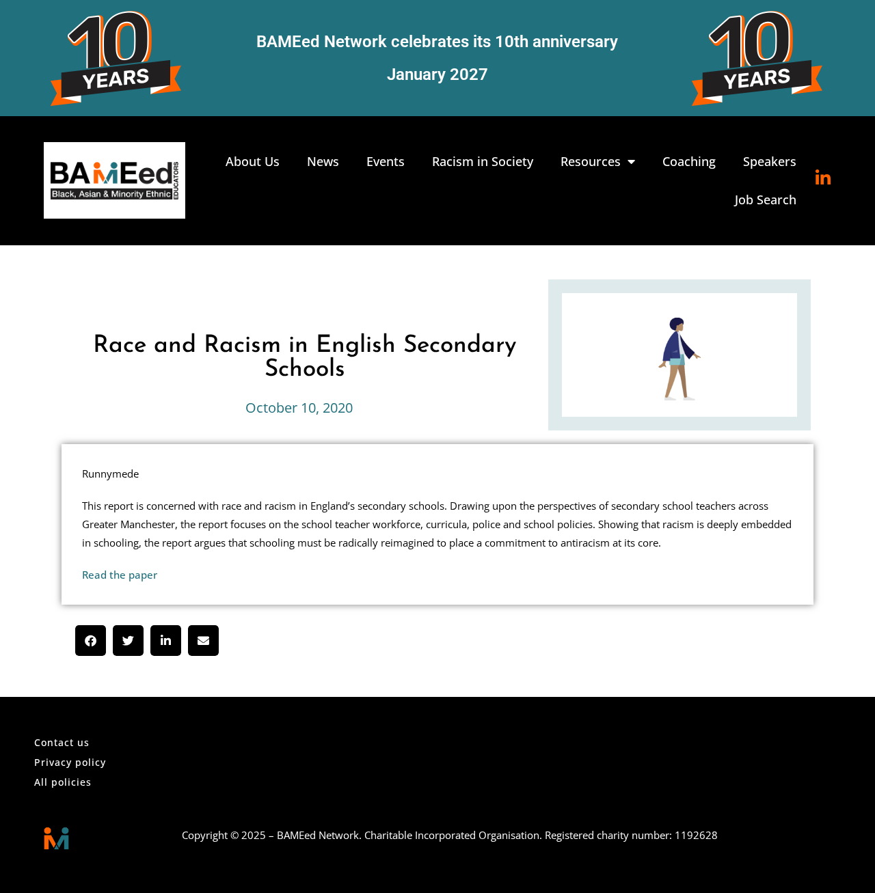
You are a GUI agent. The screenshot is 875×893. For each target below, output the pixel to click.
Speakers (769, 161)
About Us (253, 161)
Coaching (689, 161)
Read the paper (119, 574)
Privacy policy (70, 762)
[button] (90, 640)
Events (385, 161)
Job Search (765, 199)
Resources (591, 161)
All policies (63, 781)
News (323, 161)
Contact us (62, 742)
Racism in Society (482, 161)
